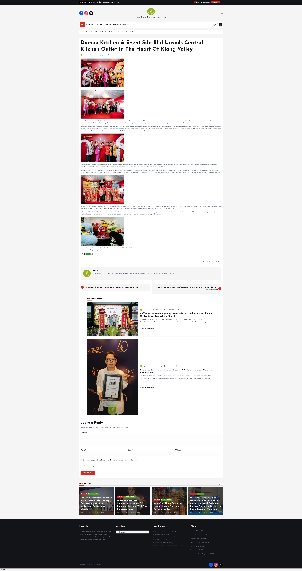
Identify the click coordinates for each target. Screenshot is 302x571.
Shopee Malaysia (159, 545)
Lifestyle (116, 24)
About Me (89, 24)
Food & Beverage (92, 55)
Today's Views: (195, 531)
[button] (219, 484)
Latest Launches (93, 499)
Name (83, 450)
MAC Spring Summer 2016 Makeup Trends (166, 539)
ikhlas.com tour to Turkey (170, 531)
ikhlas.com (158, 531)
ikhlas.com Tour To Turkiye (162, 534)
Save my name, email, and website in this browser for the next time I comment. (111, 460)
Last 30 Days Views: (197, 542)
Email (130, 450)
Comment (84, 432)
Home (82, 32)
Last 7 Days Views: (197, 538)
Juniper (84, 55)
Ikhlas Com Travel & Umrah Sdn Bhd (164, 537)
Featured (150, 309)
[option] (96, 501)
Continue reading (146, 328)
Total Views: (195, 546)
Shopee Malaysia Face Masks (175, 545)
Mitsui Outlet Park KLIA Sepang (163, 542)
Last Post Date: (196, 554)
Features (127, 494)
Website (178, 450)
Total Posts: (194, 550)
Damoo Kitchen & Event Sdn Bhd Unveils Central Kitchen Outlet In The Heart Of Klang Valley (112, 32)
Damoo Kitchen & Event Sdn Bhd (211, 262)
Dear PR (99, 24)
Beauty (107, 24)
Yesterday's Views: (197, 535)
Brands (125, 24)
